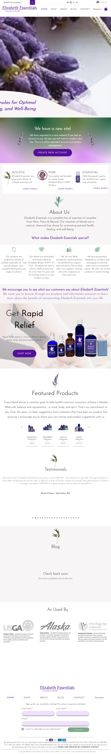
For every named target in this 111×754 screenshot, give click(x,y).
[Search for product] (32, 2)
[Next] (99, 336)
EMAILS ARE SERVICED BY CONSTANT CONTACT (78, 747)
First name (27, 708)
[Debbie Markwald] (54, 517)
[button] (105, 9)
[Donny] (37, 517)
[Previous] (12, 336)
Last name (61, 708)
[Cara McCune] (78, 517)
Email (25, 719)
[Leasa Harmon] (66, 517)
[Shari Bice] (32, 517)
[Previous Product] (22, 427)
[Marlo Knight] (47, 517)
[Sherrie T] (49, 517)
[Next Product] (89, 427)
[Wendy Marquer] (71, 517)
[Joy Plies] (61, 517)
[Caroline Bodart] (59, 517)
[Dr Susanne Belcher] (42, 517)
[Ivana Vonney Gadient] (73, 517)
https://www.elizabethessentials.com (44, 745)
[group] (55, 435)
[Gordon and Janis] (40, 517)
